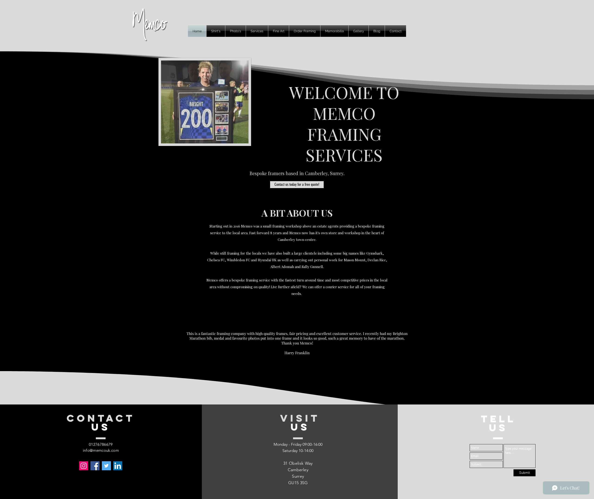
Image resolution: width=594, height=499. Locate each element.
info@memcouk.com (101, 450)
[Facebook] (95, 465)
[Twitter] (106, 465)
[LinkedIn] (117, 465)
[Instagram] (83, 465)
